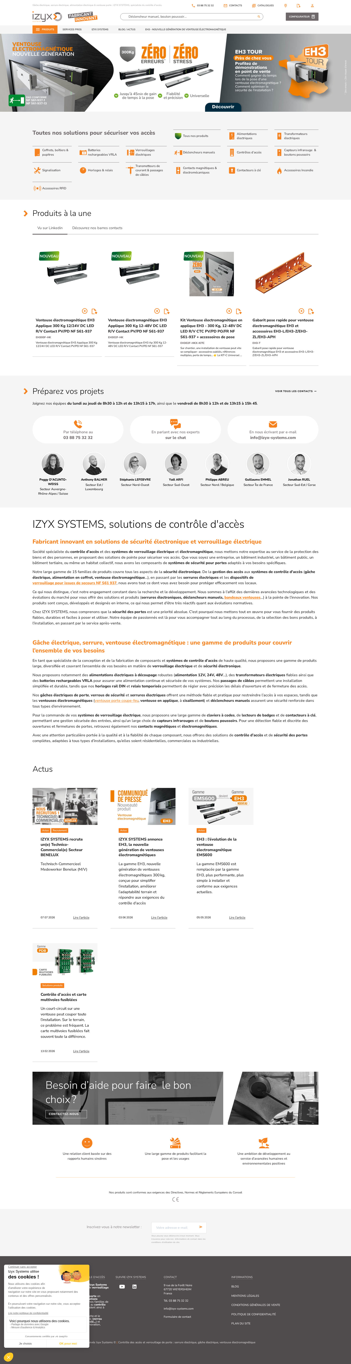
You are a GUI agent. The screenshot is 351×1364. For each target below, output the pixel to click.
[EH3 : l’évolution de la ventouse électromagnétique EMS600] (221, 806)
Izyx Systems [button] (100, 29)
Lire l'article (81, 917)
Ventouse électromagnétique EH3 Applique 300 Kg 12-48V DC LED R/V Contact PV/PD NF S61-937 (137, 325)
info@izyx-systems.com (179, 1309)
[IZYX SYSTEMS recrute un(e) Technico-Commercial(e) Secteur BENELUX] (65, 806)
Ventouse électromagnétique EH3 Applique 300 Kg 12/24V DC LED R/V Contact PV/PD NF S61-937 (65, 325)
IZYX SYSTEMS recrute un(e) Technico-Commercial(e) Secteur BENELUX (62, 847)
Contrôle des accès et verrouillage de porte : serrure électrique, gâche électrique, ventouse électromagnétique (186, 1342)
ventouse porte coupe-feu (117, 700)
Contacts (235, 5)
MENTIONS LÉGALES (245, 1296)
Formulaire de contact (177, 1317)
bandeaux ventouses (242, 597)
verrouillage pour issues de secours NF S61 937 (74, 582)
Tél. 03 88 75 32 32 (176, 1301)
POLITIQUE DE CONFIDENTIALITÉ (253, 1314)
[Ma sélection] (299, 6)
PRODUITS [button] (48, 29)
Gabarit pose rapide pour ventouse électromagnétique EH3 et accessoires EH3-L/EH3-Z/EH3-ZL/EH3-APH (283, 328)
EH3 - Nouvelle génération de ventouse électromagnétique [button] (185, 29)
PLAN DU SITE (240, 1323)
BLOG (235, 1286)
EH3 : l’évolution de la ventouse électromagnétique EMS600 (217, 847)
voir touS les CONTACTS (296, 391)
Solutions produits (52, 985)
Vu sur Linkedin (50, 227)
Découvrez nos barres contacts (97, 227)
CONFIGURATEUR (299, 16)
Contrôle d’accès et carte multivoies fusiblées (64, 997)
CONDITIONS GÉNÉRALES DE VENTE (255, 1305)
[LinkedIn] (134, 1286)
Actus (45, 830)
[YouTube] (122, 1286)
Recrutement (60, 830)
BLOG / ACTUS (126, 29)
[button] (263, 6)
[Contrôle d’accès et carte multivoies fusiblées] (65, 961)
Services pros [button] (72, 29)
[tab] (49, 228)
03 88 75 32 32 (202, 6)
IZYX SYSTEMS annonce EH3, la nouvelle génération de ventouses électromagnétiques (141, 847)
